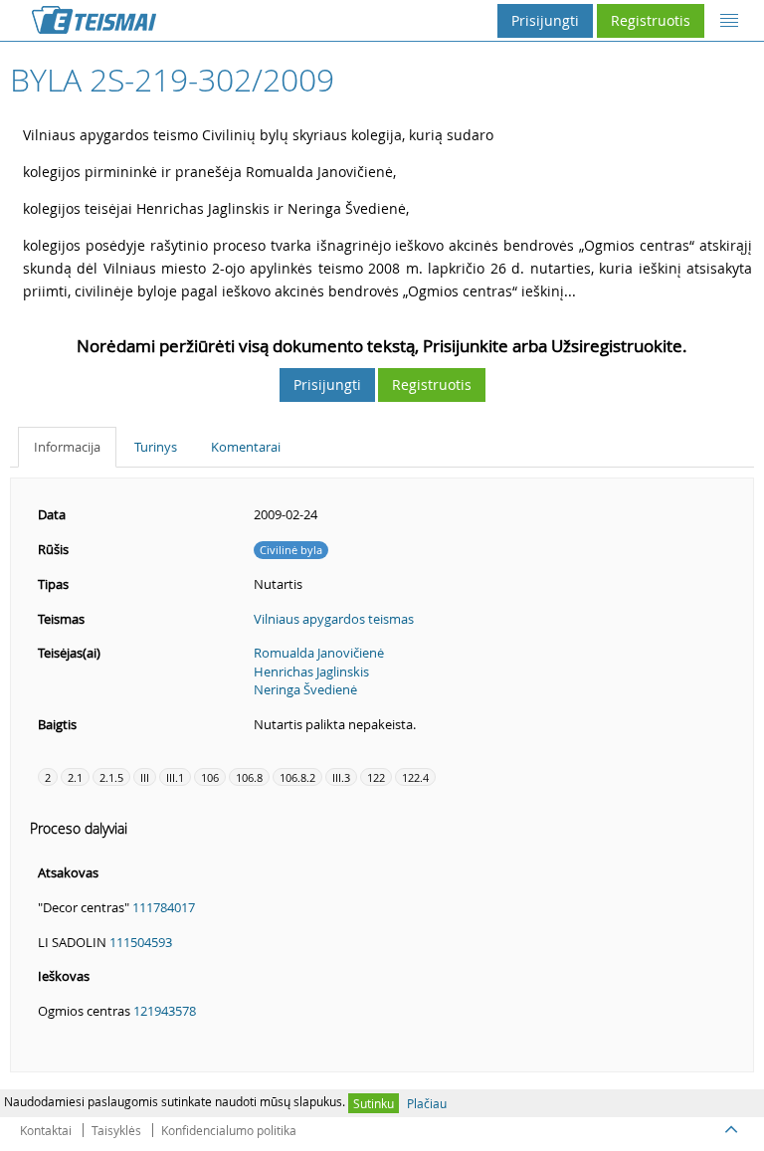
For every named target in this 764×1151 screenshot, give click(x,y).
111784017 (163, 907)
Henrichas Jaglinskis (311, 671)
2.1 (75, 777)
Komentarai (246, 447)
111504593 (140, 942)
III (144, 777)
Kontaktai (46, 1130)
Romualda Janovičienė (319, 653)
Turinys (155, 447)
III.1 (175, 777)
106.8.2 (297, 777)
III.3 (341, 777)
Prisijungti (545, 20)
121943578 (164, 1011)
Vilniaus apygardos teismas (334, 619)
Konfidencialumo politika (228, 1130)
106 (210, 777)
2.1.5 (111, 777)
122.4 (415, 777)
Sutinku (373, 1103)
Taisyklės (116, 1130)
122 (376, 777)
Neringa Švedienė (305, 689)
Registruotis (650, 20)
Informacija (67, 447)
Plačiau (427, 1103)
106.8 (249, 777)
